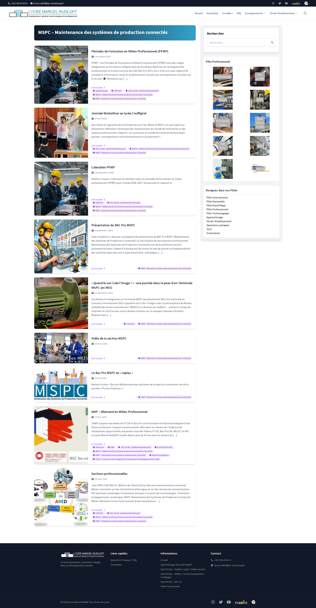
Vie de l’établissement (282, 13)
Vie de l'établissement (219, 221)
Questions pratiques (218, 225)
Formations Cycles (222, 122)
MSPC (260, 99)
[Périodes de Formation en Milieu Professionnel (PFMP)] (115, 75)
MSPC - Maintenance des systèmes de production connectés (120, 98)
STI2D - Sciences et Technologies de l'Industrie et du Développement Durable (127, 459)
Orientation (213, 233)
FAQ (239, 13)
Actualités (212, 13)
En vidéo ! (227, 13)
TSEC (223, 169)
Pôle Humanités (216, 201)
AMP (112, 447)
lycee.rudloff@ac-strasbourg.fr (48, 3)
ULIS (209, 229)
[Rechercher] (305, 13)
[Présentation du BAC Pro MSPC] (115, 246)
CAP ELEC (118, 90)
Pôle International (217, 197)
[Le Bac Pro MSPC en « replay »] (115, 384)
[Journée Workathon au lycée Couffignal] (115, 133)
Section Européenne (160, 455)
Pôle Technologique (218, 213)
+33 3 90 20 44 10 (19, 3)
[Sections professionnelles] (115, 497)
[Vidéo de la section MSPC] (115, 348)
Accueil (199, 13)
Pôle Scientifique (216, 205)
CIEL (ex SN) (260, 76)
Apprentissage (101, 90)
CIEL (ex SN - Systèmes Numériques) (143, 90)
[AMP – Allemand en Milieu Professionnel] (115, 435)
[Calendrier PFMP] (115, 189)
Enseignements (254, 13)
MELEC (223, 99)
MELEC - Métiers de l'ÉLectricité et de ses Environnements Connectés (124, 94)
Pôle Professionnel (217, 209)
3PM (259, 146)
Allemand (100, 447)
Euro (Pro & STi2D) (164, 447)
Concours (130, 324)
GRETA (260, 169)
